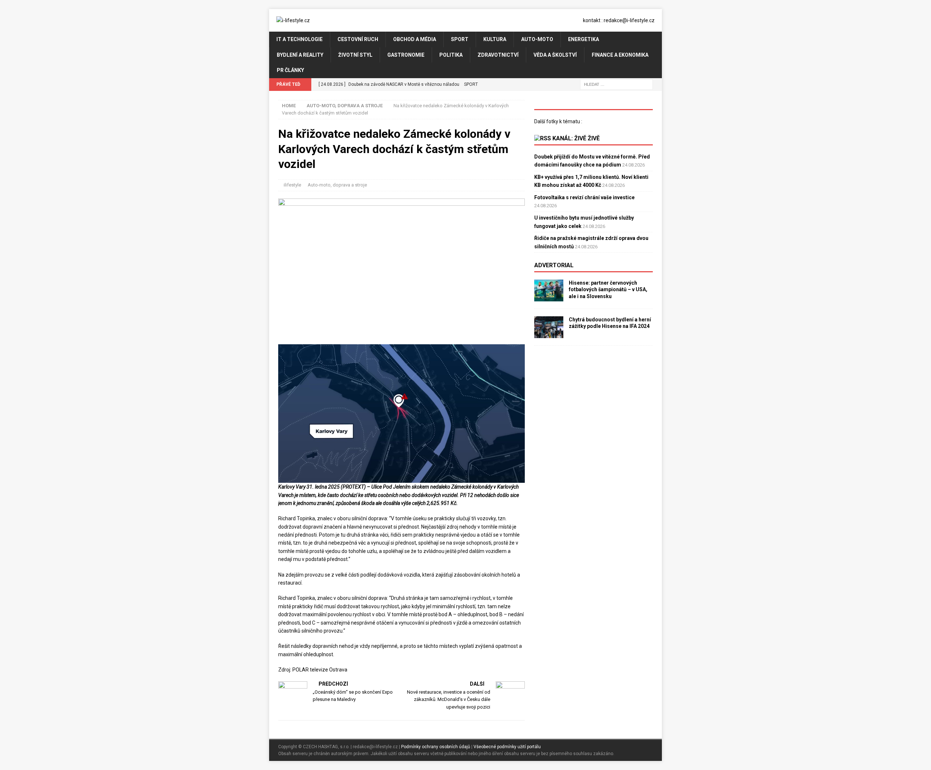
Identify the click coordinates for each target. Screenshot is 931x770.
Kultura (494, 39)
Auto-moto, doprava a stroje (337, 185)
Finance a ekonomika (620, 55)
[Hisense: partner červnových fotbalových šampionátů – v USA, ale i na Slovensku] (548, 290)
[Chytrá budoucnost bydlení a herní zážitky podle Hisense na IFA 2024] (548, 327)
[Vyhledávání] (616, 84)
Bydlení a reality (300, 55)
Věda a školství (555, 55)
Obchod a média (414, 39)
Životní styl (355, 55)
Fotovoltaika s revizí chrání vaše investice (584, 197)
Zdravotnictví (498, 55)
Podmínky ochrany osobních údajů (435, 746)
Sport (459, 39)
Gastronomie (405, 55)
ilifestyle (292, 185)
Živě (594, 138)
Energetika (583, 39)
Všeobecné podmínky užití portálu (507, 746)
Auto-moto (537, 39)
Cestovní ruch (357, 39)
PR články (290, 70)
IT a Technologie (299, 39)
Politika (451, 55)
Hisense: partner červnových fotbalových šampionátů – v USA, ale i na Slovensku (608, 289)
